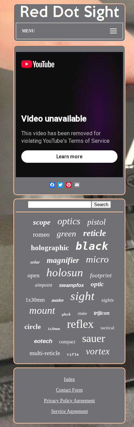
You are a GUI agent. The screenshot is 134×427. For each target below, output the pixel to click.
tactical (107, 327)
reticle (94, 233)
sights (107, 300)
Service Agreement (69, 411)
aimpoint (43, 285)
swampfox (71, 285)
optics (68, 221)
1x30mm (35, 300)
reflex (80, 324)
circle (32, 326)
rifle (73, 355)
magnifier (63, 260)
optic (97, 284)
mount (42, 310)
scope (42, 222)
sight (82, 296)
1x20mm (54, 329)
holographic (50, 248)
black (92, 246)
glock (66, 314)
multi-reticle (45, 353)
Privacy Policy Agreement (69, 400)
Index (69, 379)
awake (58, 300)
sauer (93, 338)
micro (97, 259)
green (66, 233)
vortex (98, 351)
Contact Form (69, 390)
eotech (43, 341)
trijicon (102, 313)
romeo (41, 234)
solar (35, 262)
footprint (101, 275)
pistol (96, 221)
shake (82, 313)
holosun (64, 272)
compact (67, 341)
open (33, 275)
